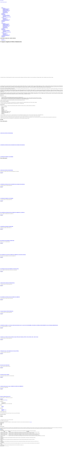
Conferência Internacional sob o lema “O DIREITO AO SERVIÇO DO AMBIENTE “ (11, 386)
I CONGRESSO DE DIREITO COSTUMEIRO (6, 156)
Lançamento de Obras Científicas (4, 374)
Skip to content (1, 0)
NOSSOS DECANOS (5, 12)
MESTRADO (4, 18)
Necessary (2, 429)
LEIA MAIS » (1, 172)
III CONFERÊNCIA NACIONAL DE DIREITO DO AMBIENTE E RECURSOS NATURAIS (13, 254)
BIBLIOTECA (4, 16)
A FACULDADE (3, 23)
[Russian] (3, 1)
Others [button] (1, 443)
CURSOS (3, 17)
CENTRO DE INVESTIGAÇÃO (5, 20)
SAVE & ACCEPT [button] (2, 445)
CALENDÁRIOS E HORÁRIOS (6, 15)
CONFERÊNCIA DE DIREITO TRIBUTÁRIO (6, 226)
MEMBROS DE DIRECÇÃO (6, 9)
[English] (0, 1)
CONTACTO (3, 21)
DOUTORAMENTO (5, 33)
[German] (2, 1)
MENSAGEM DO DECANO (6, 8)
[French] (1, 1)
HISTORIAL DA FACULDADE (6, 10)
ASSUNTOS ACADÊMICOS (6, 30)
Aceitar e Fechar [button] (2, 422)
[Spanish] (4, 1)
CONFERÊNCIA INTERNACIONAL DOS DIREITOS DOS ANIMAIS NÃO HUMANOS (12, 184)
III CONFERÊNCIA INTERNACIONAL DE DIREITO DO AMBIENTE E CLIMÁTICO (12, 212)
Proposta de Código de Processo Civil (5, 396)
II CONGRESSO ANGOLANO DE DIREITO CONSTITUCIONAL (9, 268)
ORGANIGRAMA (5, 11)
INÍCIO (2, 7)
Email (1, 415)
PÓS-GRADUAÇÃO (5, 19)
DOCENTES (3, 13)
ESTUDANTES (3, 14)
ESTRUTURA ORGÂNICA (6, 26)
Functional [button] (1, 436)
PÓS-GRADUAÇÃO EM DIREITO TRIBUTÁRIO (7, 240)
